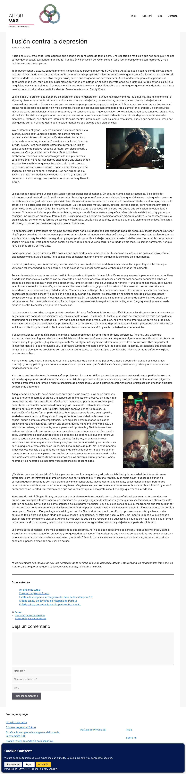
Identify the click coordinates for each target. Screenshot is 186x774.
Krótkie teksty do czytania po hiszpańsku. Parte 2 (48, 600)
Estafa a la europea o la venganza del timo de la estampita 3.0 (55, 597)
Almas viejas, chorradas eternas (30, 618)
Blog (160, 15)
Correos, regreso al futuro (34, 593)
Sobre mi (147, 15)
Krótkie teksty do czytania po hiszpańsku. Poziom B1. (50, 604)
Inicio (134, 15)
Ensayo (18, 612)
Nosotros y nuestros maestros (30, 615)
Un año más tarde (29, 589)
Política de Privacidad (93, 729)
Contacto (172, 15)
